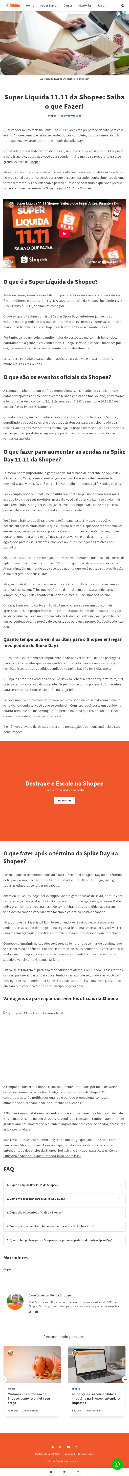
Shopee (34, 162)
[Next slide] (125, 1379)
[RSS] (76, 1447)
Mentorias (85, 5)
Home (30, 5)
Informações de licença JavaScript (64, 1461)
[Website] (30, 1312)
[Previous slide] (3, 1379)
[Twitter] (64, 1471)
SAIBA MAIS (65, 800)
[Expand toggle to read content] (120, 1185)
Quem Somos (49, 5)
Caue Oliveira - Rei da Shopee (50, 1295)
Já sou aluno (106, 5)
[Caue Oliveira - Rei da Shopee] (15, 1301)
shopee (52, 115)
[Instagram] (60, 1447)
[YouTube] (68, 1447)
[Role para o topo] (78, 1471)
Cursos (68, 5)
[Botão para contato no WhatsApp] (117, 1464)
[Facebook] (51, 1471)
